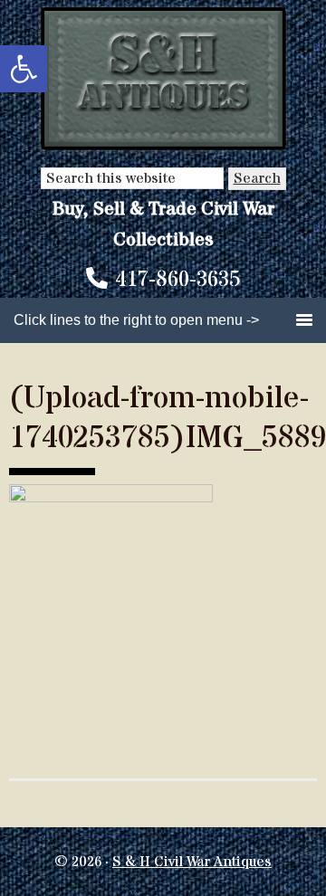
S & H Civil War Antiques (192, 862)
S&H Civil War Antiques (163, 79)
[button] (23, 68)
